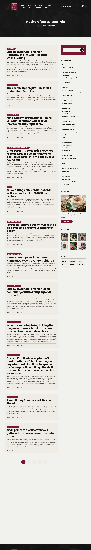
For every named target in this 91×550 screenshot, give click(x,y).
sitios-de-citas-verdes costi (14, 254)
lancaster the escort (67, 127)
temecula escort (66, 171)
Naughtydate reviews (13, 426)
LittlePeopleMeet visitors (68, 129)
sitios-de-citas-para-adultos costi (71, 166)
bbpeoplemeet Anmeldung (14, 285)
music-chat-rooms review (68, 132)
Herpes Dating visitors (13, 114)
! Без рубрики (65, 65)
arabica (64, 261)
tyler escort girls (66, 179)
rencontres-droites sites (68, 140)
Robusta (64, 148)
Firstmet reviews (66, 108)
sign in (63, 163)
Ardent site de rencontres (13, 355)
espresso (72, 264)
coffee (80, 261)
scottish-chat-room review (14, 322)
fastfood (81, 264)
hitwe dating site (66, 121)
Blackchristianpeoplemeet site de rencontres (18, 147)
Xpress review (65, 184)
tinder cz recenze (66, 174)
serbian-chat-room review (14, 221)
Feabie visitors (11, 48)
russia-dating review (12, 397)
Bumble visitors (66, 82)
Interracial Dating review (68, 124)
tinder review (65, 176)
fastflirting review (66, 100)
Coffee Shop (65, 87)
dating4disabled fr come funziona (70, 93)
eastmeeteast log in (12, 84)
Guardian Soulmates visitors (69, 116)
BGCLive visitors (66, 75)
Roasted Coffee (66, 145)
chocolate (72, 261)
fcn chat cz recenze (67, 103)
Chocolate (64, 85)
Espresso (64, 98)
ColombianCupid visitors (68, 90)
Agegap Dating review (67, 67)
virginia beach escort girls (68, 181)
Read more (66, 221)
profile (9, 186)
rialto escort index (66, 142)
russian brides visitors (67, 155)
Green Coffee (65, 114)
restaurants (65, 267)
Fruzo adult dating (66, 111)
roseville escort (66, 150)
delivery (64, 264)
